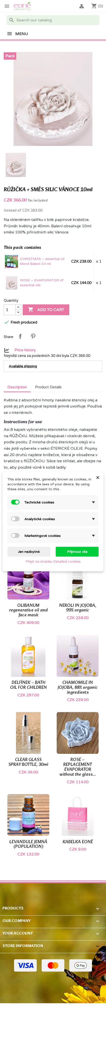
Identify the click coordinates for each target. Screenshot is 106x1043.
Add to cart (46, 309)
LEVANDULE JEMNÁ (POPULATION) (28, 844)
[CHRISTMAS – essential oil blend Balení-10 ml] (11, 261)
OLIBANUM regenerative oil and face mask (28, 610)
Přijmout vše (77, 551)
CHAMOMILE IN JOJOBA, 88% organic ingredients (78, 687)
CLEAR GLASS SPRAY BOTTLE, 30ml (28, 762)
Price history (25, 350)
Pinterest (33, 336)
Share (20, 336)
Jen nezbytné (29, 551)
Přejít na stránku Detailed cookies (53, 561)
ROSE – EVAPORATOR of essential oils (41, 282)
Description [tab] (17, 387)
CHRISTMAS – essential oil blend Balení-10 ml (42, 261)
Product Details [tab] (48, 387)
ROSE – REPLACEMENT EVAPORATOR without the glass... (78, 767)
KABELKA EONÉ (78, 842)
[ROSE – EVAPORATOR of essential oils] (11, 283)
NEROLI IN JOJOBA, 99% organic (77, 608)
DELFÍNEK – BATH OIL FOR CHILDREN (28, 685)
